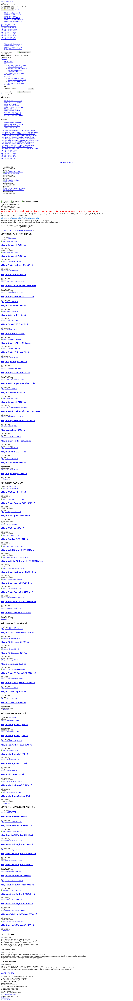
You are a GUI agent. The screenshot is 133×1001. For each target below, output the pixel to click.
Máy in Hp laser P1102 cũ (13, 392)
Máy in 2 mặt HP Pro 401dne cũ (15, 343)
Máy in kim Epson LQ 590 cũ (14, 735)
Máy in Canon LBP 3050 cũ (13, 256)
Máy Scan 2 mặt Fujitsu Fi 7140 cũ (17, 864)
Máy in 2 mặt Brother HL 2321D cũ (17, 296)
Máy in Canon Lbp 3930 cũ (13, 691)
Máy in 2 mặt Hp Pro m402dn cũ (16, 441)
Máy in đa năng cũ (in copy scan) (13, 19)
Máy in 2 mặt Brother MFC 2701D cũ (18, 572)
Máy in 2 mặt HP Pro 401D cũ (15, 352)
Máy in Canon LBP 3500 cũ (13, 702)
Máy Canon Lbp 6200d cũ (13, 430)
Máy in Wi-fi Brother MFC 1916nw (13, 175)
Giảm (14, 238)
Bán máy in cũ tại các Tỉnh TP (16, 81)
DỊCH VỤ (7, 76)
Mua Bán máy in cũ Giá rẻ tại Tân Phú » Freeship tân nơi (18, 134)
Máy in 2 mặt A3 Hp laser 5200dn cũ (18, 682)
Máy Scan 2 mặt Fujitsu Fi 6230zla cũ (18, 853)
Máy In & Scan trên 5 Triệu (8, 37)
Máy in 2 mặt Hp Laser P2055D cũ (17, 265)
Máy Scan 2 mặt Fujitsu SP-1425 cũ (17, 925)
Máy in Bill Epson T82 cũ (12, 774)
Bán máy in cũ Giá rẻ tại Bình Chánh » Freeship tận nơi (18, 137)
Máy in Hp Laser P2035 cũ (13, 463)
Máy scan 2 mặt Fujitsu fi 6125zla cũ (18, 894)
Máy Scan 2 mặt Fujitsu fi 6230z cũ (17, 835)
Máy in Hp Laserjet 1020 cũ (14, 361)
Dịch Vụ (11, 9)
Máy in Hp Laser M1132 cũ (13, 492)
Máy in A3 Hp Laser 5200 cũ (14, 653)
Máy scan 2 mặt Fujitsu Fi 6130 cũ (17, 903)
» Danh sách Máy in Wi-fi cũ (12, 114)
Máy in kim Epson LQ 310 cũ (14, 724)
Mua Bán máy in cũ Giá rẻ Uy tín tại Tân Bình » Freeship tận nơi (20, 140)
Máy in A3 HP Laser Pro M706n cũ (17, 633)
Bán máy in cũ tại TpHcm (11, 45)
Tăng (10, 238)
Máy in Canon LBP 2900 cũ (13, 245)
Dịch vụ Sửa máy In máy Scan (13, 49)
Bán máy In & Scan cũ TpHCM (17, 80)
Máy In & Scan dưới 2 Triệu (9, 30)
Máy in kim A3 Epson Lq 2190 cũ (16, 745)
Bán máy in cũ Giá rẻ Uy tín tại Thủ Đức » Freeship (17, 147)
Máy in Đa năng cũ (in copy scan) (17, 68)
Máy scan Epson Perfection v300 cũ (17, 885)
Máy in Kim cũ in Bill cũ (15, 70)
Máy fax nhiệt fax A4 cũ (15, 71)
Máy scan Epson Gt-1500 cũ (14, 816)
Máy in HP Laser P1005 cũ (13, 274)
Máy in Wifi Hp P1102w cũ (13, 315)
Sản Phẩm (4, 9)
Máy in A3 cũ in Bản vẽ (15, 67)
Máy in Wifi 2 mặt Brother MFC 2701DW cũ (22, 561)
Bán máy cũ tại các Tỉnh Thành (13, 47)
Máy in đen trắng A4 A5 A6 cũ (17, 65)
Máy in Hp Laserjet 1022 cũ (14, 473)
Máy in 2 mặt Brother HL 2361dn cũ (18, 420)
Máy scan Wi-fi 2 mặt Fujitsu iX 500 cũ (19, 914)
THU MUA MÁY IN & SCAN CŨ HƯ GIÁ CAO (17, 230)
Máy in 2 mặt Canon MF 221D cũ (16, 583)
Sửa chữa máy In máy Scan (16, 83)
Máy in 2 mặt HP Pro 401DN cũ (15, 372)
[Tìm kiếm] (24, 52)
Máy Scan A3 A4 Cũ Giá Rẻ (12, 102)
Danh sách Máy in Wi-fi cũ (8, 26)
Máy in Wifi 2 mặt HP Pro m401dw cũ (18, 285)
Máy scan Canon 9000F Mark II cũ (17, 825)
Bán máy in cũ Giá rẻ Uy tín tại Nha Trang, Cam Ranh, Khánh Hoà (21, 132)
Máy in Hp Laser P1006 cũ (13, 306)
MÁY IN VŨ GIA (7, 973)
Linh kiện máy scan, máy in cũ (13, 21)
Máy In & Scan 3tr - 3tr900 (8, 34)
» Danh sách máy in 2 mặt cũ (12, 112)
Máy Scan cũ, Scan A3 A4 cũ (12, 14)
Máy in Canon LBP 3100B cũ (14, 324)
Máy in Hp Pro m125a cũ (10, 167)
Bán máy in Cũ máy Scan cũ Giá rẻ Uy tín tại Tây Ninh (18, 145)
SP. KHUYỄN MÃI (66, 162)
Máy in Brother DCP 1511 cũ (14, 539)
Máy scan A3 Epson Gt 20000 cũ (16, 875)
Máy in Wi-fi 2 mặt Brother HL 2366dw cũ (20, 411)
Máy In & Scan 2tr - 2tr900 (8, 32)
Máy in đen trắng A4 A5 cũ (12, 13)
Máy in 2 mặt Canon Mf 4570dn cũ (17, 592)
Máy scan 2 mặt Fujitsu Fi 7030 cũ (17, 844)
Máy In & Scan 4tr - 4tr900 (8, 35)
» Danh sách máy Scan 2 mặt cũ (13, 115)
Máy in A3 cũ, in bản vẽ (11, 16)
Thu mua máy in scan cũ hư (16, 78)
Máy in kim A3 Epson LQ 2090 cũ (16, 785)
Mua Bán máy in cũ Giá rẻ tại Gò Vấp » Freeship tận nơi (18, 142)
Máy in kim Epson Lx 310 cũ (14, 763)
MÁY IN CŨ (8, 63)
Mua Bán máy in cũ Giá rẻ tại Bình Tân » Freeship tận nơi (18, 139)
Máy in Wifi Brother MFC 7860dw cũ (18, 601)
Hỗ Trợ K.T (18, 9)
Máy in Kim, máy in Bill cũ (12, 18)
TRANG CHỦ (8, 62)
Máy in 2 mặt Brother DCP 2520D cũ (18, 503)
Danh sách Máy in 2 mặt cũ (8, 24)
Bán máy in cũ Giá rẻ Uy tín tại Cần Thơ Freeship (16, 143)
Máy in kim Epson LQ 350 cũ (14, 754)
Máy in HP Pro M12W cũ (13, 333)
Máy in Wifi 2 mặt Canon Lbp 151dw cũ (19, 383)
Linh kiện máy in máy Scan (16, 73)
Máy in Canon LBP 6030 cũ (13, 402)
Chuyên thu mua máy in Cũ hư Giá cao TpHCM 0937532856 (19, 135)
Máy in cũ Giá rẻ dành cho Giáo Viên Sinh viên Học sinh (18, 130)
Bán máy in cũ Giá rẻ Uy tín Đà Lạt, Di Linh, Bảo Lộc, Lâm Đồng (21, 148)
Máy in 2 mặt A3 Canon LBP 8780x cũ (18, 673)
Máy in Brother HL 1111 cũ (13, 452)
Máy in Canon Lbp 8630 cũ (13, 664)
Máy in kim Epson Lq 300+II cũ (15, 796)
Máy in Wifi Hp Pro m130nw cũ (15, 516)
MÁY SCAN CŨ (9, 75)
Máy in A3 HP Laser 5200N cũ (15, 642)
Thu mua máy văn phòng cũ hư (13, 44)
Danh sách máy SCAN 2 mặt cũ (10, 27)
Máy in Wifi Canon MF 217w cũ (16, 612)
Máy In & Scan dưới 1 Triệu (9, 29)
